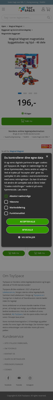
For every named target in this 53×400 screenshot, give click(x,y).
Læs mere (22, 189)
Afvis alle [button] (27, 229)
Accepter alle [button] (27, 221)
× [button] (47, 156)
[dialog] (26, 200)
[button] (26, 237)
